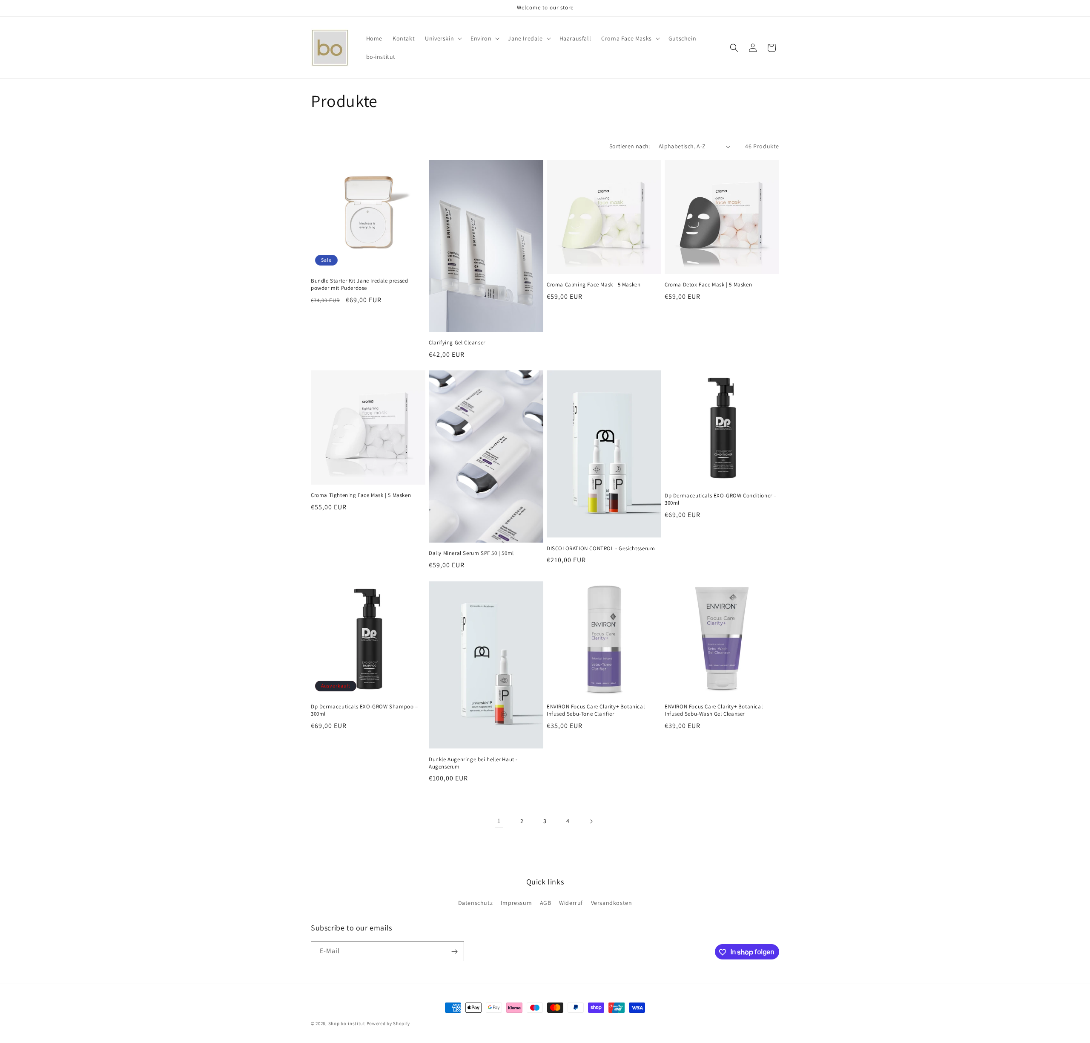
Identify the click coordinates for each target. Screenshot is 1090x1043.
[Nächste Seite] (591, 821)
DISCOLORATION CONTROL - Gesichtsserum (601, 548)
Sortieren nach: (629, 146)
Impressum (516, 902)
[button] (442, 38)
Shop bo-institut (346, 1023)
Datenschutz (475, 902)
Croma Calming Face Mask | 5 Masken (593, 284)
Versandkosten (611, 902)
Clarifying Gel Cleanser (457, 342)
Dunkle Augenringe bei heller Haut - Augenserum (473, 763)
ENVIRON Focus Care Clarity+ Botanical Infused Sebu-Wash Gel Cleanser (714, 710)
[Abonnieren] (454, 952)
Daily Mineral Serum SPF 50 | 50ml (471, 553)
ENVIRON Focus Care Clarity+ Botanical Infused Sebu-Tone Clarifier (596, 710)
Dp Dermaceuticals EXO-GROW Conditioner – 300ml (721, 499)
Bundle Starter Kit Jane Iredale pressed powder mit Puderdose (359, 284)
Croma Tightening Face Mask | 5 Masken (361, 495)
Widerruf (571, 902)
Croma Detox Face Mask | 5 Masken (708, 284)
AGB (545, 902)
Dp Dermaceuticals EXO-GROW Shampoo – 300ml (364, 710)
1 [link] (499, 820)
